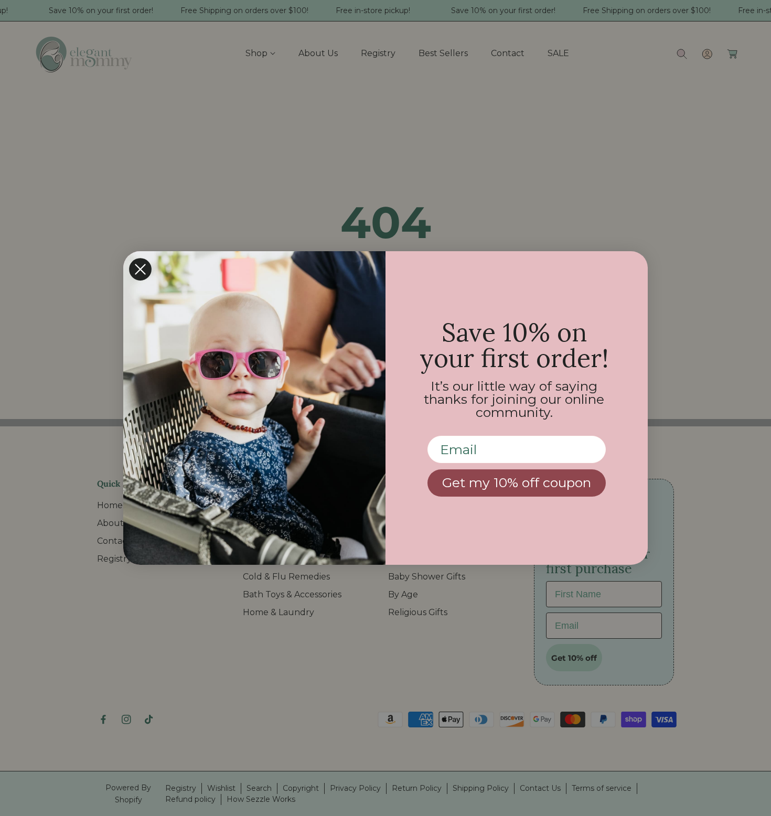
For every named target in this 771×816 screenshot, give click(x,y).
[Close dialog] (140, 269)
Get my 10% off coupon (516, 482)
